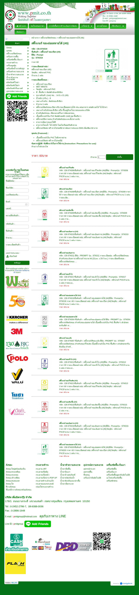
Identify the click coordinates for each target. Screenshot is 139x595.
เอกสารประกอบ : (13, 253)
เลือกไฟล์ (13, 256)
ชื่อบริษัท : (10, 188)
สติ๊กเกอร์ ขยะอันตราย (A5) (68, 423)
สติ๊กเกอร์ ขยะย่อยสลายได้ (68, 317)
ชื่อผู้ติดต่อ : (10, 181)
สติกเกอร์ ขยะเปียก (65, 189)
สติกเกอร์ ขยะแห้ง (65, 338)
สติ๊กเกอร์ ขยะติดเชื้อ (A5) (68, 402)
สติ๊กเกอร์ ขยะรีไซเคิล (66, 168)
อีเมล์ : (8, 202)
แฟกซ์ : (9, 208)
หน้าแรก (35, 38)
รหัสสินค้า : (10, 224)
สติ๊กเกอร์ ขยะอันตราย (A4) (68, 232)
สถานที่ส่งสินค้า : (13, 215)
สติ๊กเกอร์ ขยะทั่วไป (66, 274)
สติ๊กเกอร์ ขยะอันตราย (67, 253)
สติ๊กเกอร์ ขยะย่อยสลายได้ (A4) (70, 295)
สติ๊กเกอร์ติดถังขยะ (48, 38)
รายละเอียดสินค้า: (13, 245)
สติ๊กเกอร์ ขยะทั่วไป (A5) (67, 359)
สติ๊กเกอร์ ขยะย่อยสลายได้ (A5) (70, 445)
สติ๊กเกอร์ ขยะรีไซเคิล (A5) (68, 381)
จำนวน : (9, 238)
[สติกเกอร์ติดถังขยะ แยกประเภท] (97, 78)
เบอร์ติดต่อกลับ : (12, 195)
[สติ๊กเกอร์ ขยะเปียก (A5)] (111, 59)
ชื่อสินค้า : (10, 231)
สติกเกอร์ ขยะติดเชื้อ (66, 210)
